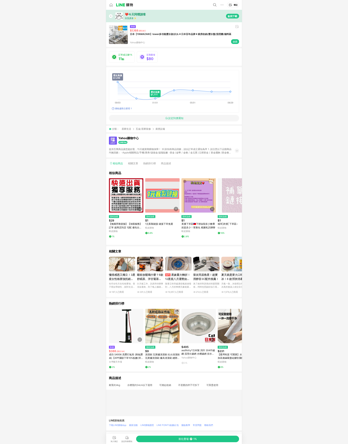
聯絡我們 (208, 425)
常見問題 (197, 425)
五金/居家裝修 (143, 128)
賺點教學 (185, 425)
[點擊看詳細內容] (126, 195)
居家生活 (126, 128)
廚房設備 (160, 129)
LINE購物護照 (147, 425)
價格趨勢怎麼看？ (123, 108)
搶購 (235, 41)
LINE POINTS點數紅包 (168, 425)
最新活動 (133, 425)
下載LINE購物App (117, 425)
